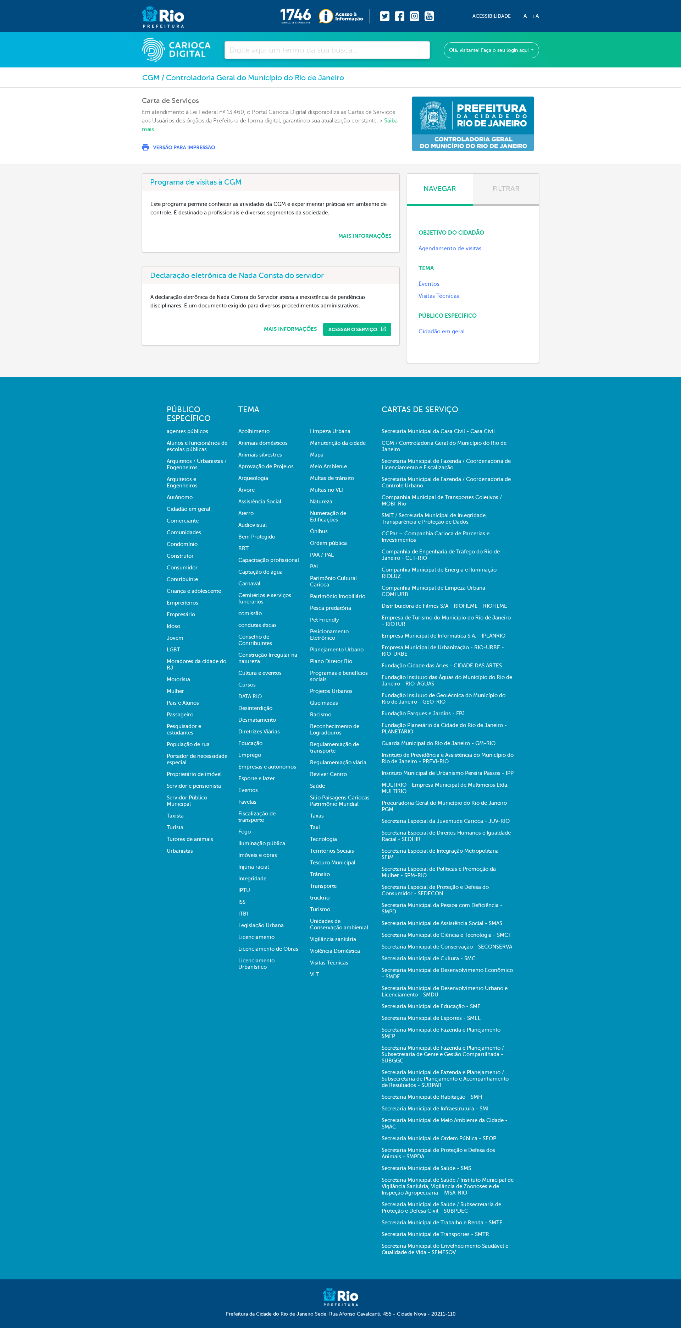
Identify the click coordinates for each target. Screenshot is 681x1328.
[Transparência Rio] (344, 16)
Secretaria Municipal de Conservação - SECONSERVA (447, 947)
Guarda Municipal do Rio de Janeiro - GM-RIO (438, 743)
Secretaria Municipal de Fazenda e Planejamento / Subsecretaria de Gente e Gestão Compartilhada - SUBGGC (443, 1054)
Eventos (429, 284)
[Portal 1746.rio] (299, 16)
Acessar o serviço (353, 329)
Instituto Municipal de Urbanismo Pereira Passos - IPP (448, 773)
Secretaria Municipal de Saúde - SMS (426, 1168)
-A (524, 16)
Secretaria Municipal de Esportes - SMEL (431, 1018)
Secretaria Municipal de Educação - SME (431, 1006)
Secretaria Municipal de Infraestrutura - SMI (435, 1108)
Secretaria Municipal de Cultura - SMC (429, 958)
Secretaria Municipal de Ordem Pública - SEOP (439, 1138)
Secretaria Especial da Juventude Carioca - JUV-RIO (446, 821)
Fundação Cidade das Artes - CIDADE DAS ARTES (442, 665)
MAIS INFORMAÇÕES (364, 236)
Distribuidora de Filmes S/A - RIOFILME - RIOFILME (444, 606)
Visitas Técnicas (439, 296)
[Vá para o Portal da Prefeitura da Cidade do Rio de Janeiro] (156, 16)
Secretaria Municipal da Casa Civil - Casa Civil (438, 431)
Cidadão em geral (442, 331)
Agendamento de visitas (450, 248)
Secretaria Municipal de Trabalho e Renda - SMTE (442, 1222)
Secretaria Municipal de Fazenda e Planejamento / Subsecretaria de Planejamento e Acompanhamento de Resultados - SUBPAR (445, 1079)
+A (535, 16)
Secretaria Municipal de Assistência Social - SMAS (442, 923)
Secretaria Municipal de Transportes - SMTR (435, 1234)
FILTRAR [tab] (506, 189)
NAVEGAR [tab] (439, 189)
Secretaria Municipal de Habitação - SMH (432, 1097)
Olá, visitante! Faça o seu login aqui (489, 50)
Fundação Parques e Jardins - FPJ (423, 713)
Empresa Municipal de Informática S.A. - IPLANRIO (443, 636)
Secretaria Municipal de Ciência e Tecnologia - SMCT (446, 935)
